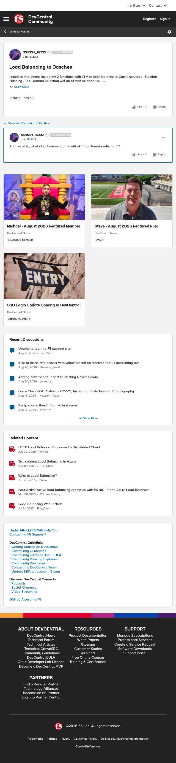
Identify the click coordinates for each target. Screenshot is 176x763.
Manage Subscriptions (135, 635)
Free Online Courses (88, 657)
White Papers (88, 640)
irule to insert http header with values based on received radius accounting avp (79, 363)
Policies (52, 739)
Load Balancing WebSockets (40, 504)
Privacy (65, 739)
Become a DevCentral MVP (41, 666)
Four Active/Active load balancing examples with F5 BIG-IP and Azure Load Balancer (83, 490)
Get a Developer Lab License (41, 662)
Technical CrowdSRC (41, 649)
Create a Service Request (134, 644)
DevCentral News (18, 233)
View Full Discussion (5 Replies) (29, 123)
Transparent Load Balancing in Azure (47, 461)
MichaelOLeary (50, 494)
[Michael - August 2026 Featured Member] (44, 197)
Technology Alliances (41, 689)
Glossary (88, 644)
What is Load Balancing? (37, 476)
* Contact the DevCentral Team (33, 567)
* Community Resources (27, 563)
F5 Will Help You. (33, 530)
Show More (21, 87)
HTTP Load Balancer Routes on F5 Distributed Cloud (59, 447)
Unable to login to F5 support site (44, 349)
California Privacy (85, 739)
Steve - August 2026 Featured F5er (126, 226)
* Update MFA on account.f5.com (34, 571)
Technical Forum (18, 31)
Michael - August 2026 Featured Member (43, 226)
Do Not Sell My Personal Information (124, 739)
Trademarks (35, 739)
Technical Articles (41, 644)
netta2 (43, 452)
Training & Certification (87, 662)
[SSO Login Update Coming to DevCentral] (44, 276)
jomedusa (46, 381)
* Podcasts (17, 583)
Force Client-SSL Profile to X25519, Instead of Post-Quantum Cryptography (76, 391)
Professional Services (135, 640)
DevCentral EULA (41, 657)
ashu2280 (46, 353)
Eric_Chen (46, 466)
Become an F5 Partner (41, 693)
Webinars (87, 653)
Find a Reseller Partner (41, 684)
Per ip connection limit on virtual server (48, 405)
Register (149, 19)
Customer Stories (88, 649)
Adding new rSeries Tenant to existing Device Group (58, 377)
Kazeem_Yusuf (50, 367)
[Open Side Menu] (6, 19)
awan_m (45, 410)
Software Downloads (135, 649)
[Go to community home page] (33, 19)
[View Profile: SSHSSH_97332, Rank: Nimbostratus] (15, 54)
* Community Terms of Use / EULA (35, 555)
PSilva (42, 480)
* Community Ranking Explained (34, 559)
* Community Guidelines (27, 551)
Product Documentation (88, 635)
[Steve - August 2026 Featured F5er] (132, 197)
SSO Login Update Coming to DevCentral (43, 305)
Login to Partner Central (41, 697)
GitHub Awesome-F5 (25, 599)
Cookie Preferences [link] (88, 746)
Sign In (165, 19)
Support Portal (134, 653)
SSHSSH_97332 (34, 52)
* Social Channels (22, 587)
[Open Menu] (169, 32)
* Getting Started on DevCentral (33, 547)
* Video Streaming (23, 592)
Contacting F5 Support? (27, 534)
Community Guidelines (41, 653)
